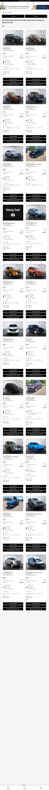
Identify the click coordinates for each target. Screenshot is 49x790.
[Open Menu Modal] (46, 3)
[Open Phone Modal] (27, 3)
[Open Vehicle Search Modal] (40, 3)
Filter (37, 16)
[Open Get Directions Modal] (34, 3)
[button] (13, 79)
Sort (14, 16)
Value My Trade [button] (13, 81)
